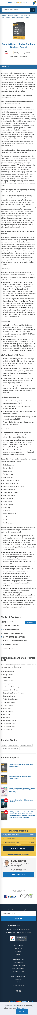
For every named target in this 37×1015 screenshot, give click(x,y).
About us (18, 948)
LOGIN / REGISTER (18, 985)
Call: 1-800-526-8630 (18, 870)
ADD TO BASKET (18, 849)
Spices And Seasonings (10, 748)
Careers (18, 951)
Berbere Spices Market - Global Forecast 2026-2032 (21, 801)
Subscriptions (18, 971)
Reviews (18, 954)
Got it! (21, 1011)
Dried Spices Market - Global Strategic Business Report (20, 777)
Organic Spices (26, 745)
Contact (18, 979)
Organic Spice (13, 745)
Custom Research (18, 968)
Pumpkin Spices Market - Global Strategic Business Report (21, 765)
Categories (18, 962)
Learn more (21, 1008)
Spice (4, 745)
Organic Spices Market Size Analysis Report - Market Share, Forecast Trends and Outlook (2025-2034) (22, 790)
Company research (18, 965)
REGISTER (18, 919)
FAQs (18, 982)
